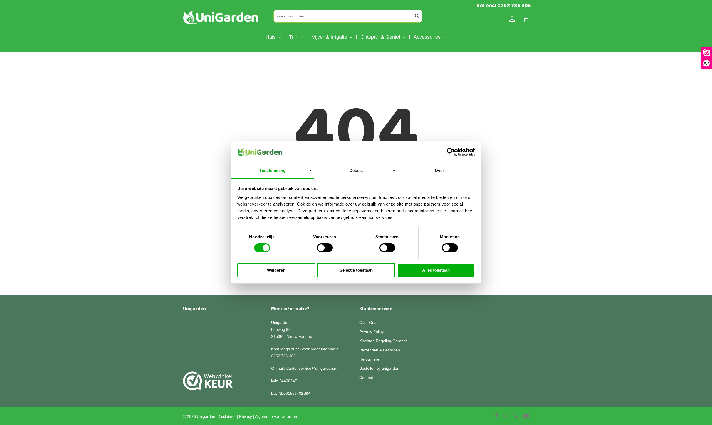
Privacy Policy (371, 331)
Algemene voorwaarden (276, 416)
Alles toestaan (436, 270)
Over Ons (367, 322)
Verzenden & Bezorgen (379, 350)
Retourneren (370, 359)
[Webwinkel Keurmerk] (208, 384)
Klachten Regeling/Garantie (383, 341)
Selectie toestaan (356, 270)
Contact (366, 377)
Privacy (245, 416)
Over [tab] (439, 170)
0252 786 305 (283, 356)
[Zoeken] (417, 16)
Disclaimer (226, 416)
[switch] (325, 247)
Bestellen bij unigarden (379, 368)
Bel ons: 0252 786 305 (503, 5)
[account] (512, 19)
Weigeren (276, 270)
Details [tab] (356, 170)
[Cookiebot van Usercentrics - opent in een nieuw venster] (450, 152)
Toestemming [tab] (272, 170)
